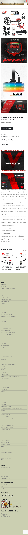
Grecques (4, 402)
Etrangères (4, 389)
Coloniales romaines (6, 398)
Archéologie (4, 352)
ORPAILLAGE (4, 343)
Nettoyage (4, 366)
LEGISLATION (4, 312)
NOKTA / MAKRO (5, 297)
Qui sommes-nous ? (5, 467)
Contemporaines (5, 387)
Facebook (2, 140)
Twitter (5, 140)
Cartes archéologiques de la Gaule (9, 354)
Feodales (4, 393)
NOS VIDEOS (3, 456)
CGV (2, 486)
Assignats (4, 372)
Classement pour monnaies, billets (9, 362)
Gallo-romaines (5, 395)
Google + (9, 140)
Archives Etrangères (6, 429)
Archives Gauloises (6, 440)
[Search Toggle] (24, 1)
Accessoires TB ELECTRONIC (8, 334)
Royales (3, 391)
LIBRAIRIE (3, 347)
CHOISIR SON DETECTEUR (7, 314)
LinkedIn (7, 140)
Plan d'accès (4, 520)
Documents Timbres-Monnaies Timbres (10, 383)
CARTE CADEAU (4, 462)
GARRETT (4, 293)
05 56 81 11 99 (4, 515)
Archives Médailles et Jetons (8, 425)
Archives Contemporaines (7, 427)
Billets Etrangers (5, 378)
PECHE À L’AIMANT (5, 339)
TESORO (3, 303)
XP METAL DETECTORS (6, 299)
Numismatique (5, 349)
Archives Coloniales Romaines (8, 438)
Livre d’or (3, 474)
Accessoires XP (5, 324)
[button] (21, 250)
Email (12, 140)
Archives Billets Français (7, 416)
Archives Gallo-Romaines (7, 436)
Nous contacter (4, 469)
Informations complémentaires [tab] (11, 246)
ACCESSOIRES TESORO (6, 336)
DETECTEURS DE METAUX (10, 136)
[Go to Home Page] (1, 7)
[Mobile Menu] (25, 4)
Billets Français (5, 374)
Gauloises (4, 400)
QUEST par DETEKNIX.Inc (7, 295)
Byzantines (4, 404)
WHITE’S (3, 308)
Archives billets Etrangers (7, 421)
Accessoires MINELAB (6, 328)
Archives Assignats (6, 414)
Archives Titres (5, 423)
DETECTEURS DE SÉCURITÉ (7, 310)
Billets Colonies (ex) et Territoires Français (11, 376)
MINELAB (17, 136)
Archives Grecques (6, 442)
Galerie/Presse (4, 476)
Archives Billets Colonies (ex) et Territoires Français (12, 418)
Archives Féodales (6, 434)
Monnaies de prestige (6, 406)
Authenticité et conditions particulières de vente (12, 408)
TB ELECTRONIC (5, 306)
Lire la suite (11, 255)
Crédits (2, 488)
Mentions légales (4, 484)
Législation (3, 450)
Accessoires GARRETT (6, 326)
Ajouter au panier (7, 128)
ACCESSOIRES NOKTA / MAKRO (8, 332)
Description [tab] (6, 144)
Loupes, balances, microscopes (8, 364)
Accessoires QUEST (6, 330)
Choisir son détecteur (5, 345)
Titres (3, 380)
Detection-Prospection (7, 356)
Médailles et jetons (6, 385)
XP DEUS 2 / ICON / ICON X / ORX (8, 288)
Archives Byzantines (6, 444)
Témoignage (4, 472)
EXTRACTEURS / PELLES (6, 341)
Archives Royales (5, 431)
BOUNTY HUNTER (5, 301)
